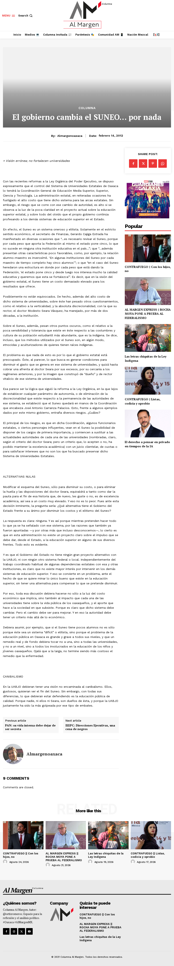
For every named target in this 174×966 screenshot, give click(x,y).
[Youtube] (29, 931)
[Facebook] (133, 163)
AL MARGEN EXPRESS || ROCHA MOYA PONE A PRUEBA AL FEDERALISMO (148, 314)
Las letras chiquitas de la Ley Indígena (105, 855)
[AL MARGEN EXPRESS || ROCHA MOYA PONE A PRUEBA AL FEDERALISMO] (148, 291)
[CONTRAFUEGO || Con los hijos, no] (148, 248)
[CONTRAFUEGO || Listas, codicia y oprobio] (148, 381)
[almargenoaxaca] (13, 754)
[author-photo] (5, 861)
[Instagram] (14, 931)
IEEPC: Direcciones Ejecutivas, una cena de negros (90, 727)
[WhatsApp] (162, 163)
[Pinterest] (153, 163)
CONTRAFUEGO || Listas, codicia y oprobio (142, 401)
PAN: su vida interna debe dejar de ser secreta (30, 727)
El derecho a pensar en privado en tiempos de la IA (147, 444)
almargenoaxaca (69, 135)
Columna (87, 108)
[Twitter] (143, 163)
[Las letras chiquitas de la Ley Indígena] (148, 338)
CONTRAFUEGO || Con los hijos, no (148, 269)
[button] (25, 15)
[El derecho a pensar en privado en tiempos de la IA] (148, 423)
